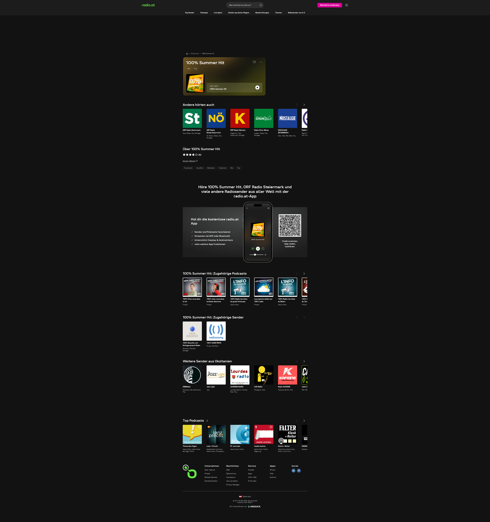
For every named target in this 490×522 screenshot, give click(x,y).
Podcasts (204, 13)
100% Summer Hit (218, 89)
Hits (188, 69)
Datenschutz (231, 474)
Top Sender (189, 13)
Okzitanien (211, 168)
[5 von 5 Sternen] (196, 154)
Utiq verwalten (232, 481)
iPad (271, 474)
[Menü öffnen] (346, 5)
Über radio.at (210, 470)
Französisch (188, 168)
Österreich (246, 497)
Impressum (230, 477)
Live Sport (218, 13)
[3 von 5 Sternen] (190, 154)
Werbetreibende (211, 477)
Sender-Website (189, 161)
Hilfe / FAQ (252, 477)
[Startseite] (187, 54)
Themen (278, 13)
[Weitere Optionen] (261, 62)
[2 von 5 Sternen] (187, 154)
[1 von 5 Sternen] (184, 154)
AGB (228, 470)
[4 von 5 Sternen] (193, 154)
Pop (195, 69)
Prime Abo (252, 481)
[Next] (304, 104)
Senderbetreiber (211, 481)
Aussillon (200, 168)
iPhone (272, 470)
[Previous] (297, 104)
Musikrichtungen (262, 13)
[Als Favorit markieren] (254, 62)
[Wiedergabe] (257, 87)
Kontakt (251, 470)
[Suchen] (260, 5)
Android (273, 477)
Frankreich (222, 168)
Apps (250, 474)
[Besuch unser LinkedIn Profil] (293, 470)
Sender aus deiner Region (238, 13)
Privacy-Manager (233, 485)
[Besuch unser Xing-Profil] (299, 470)
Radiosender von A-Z (296, 13)
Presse (207, 474)
